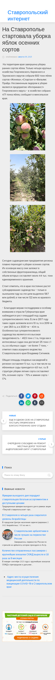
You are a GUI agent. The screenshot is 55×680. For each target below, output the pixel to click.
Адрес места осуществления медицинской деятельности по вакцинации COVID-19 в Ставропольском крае (29, 582)
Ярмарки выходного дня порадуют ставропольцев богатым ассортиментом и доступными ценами (25, 499)
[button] (21, 396)
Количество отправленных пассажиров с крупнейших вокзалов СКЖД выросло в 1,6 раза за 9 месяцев (25, 554)
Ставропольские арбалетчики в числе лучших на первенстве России (31, 534)
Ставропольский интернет (28, 15)
